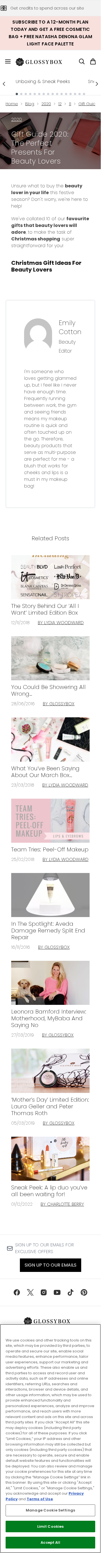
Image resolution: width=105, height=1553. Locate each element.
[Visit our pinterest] (84, 1292)
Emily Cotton (70, 327)
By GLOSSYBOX (58, 703)
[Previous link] (4, 84)
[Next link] (97, 84)
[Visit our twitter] (30, 1292)
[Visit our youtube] (57, 1292)
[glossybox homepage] (42, 61)
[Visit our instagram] (43, 1292)
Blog (29, 104)
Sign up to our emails (50, 1265)
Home (12, 104)
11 (70, 104)
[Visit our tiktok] (70, 1292)
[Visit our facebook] (17, 1292)
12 (60, 104)
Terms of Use (40, 1499)
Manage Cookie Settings (50, 1510)
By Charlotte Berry (62, 1204)
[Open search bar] (81, 61)
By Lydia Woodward (61, 622)
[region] (50, 1438)
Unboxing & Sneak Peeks (43, 81)
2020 (46, 104)
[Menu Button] (5, 61)
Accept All (50, 1542)
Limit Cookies (50, 1526)
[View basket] (93, 61)
